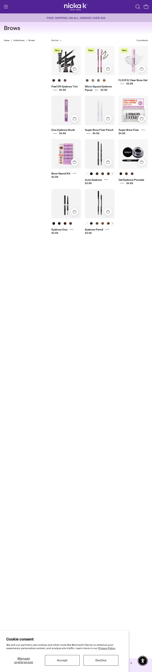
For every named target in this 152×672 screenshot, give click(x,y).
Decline (100, 660)
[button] (137, 6)
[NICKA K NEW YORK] (76, 6)
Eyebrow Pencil (94, 229)
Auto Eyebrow (93, 179)
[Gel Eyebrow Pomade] (133, 153)
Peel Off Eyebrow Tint (64, 86)
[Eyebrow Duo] (66, 203)
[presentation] (112, 173)
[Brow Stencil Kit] (66, 153)
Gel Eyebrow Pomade (131, 179)
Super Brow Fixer (129, 129)
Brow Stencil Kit (60, 173)
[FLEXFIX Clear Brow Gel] (133, 60)
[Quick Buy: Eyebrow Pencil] (108, 211)
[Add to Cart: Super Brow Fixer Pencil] (108, 118)
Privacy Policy (106, 648)
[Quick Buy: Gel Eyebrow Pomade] (141, 162)
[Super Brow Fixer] (133, 110)
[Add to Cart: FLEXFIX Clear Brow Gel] (141, 68)
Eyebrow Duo (59, 229)
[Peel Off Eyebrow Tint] (66, 60)
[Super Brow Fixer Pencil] (99, 110)
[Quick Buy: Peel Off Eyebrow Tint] (74, 68)
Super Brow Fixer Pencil (99, 129)
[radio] (54, 80)
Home (7, 40)
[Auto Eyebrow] (99, 153)
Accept (62, 660)
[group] (76, 17)
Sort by (54, 40)
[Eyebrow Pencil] (99, 203)
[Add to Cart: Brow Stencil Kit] (74, 162)
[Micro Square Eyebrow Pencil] (99, 60)
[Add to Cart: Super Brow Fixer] (141, 118)
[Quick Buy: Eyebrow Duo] (74, 211)
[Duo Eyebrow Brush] (66, 110)
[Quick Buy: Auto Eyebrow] (108, 162)
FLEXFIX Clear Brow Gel (133, 80)
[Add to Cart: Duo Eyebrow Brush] (74, 118)
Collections (19, 40)
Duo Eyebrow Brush (63, 129)
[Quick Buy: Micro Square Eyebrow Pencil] (108, 68)
